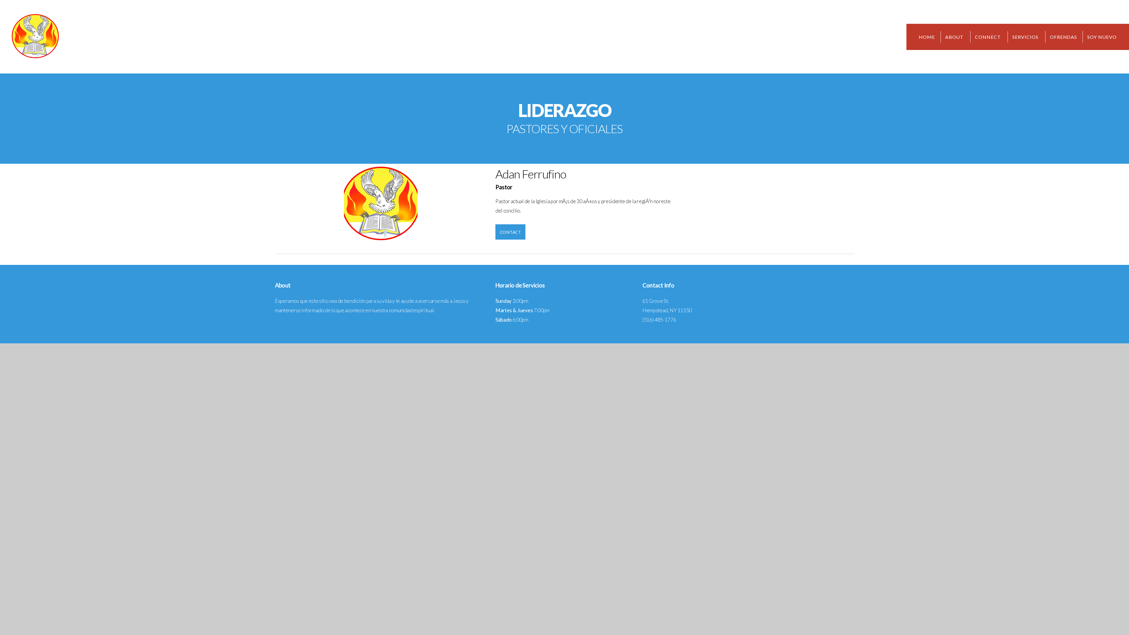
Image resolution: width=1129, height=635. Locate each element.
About (955, 37)
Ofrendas (1063, 37)
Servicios (1026, 37)
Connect (988, 37)
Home (927, 37)
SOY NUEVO (1102, 37)
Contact (510, 232)
